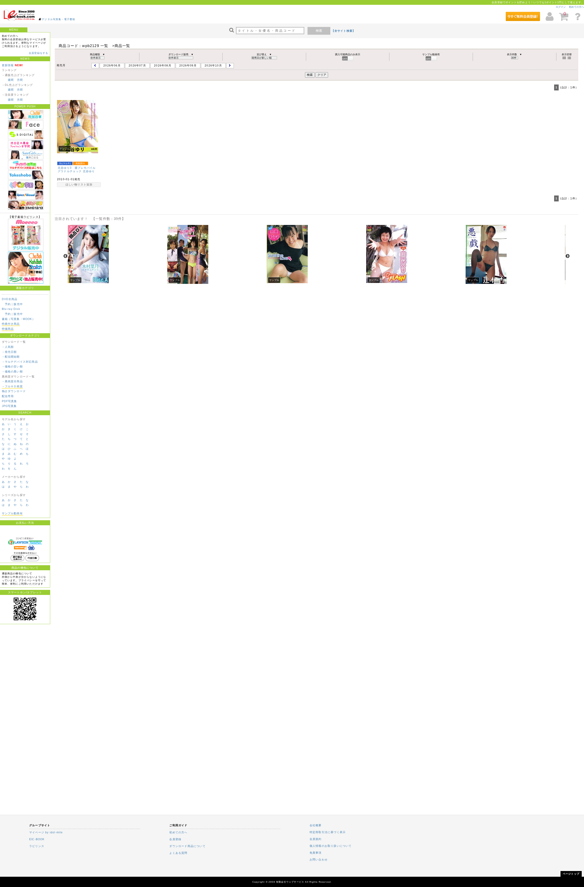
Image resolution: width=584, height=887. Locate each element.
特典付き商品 (11, 323)
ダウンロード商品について (187, 846)
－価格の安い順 (12, 366)
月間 (20, 80)
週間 (11, 80)
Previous (65, 256)
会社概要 (316, 825)
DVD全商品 (10, 299)
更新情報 (8, 65)
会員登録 (175, 839)
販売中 (18, 304)
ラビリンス (36, 846)
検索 (319, 30)
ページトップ (571, 873)
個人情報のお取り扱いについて (331, 845)
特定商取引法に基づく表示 (328, 832)
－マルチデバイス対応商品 (20, 361)
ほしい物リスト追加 (79, 184)
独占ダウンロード (14, 391)
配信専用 (8, 396)
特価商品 (8, 328)
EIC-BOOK (37, 839)
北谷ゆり (89, 171)
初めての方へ (576, 6)
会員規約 (316, 839)
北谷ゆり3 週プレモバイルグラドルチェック (77, 169)
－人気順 (8, 346)
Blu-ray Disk (11, 309)
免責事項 (316, 852)
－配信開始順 (11, 356)
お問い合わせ (319, 859)
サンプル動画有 (12, 513)
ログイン (561, 6)
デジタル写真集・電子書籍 (58, 19)
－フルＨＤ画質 (12, 386)
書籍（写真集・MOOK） (18, 319)
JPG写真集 (9, 406)
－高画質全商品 (12, 381)
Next (567, 256)
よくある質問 (178, 853)
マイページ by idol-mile (46, 832)
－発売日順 (9, 352)
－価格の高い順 (12, 371)
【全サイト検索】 (343, 30)
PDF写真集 (9, 401)
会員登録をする (38, 53)
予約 (8, 304)
